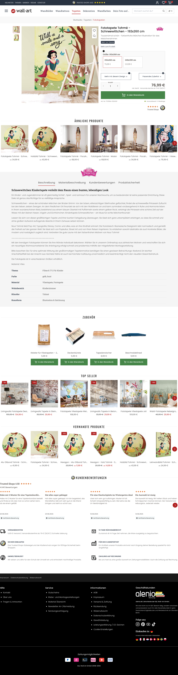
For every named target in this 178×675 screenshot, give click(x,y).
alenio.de (139, 602)
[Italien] (144, 639)
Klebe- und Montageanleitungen (64, 597)
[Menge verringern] (103, 86)
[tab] (46, 183)
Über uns (7, 597)
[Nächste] (174, 143)
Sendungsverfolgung (58, 611)
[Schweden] (161, 639)
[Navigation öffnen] (6, 10)
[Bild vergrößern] (94, 35)
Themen (18, 2)
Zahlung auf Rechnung (110, 556)
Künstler (41, 2)
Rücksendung (99, 606)
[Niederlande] (147, 639)
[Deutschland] (137, 639)
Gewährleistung (100, 620)
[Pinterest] (143, 624)
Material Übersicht (57, 601)
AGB (95, 592)
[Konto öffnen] (157, 2)
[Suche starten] (163, 11)
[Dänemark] (151, 639)
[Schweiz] (154, 639)
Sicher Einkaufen (16, 542)
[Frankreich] (140, 639)
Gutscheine (53, 592)
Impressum (4, 578)
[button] (60, 64)
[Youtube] (148, 624)
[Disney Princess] (157, 28)
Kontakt (6, 592)
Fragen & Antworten (12, 601)
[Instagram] (138, 624)
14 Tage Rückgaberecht (110, 530)
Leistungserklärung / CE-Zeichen (108, 624)
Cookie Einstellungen (103, 629)
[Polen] (165, 639)
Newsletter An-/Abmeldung (61, 606)
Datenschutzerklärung (19, 578)
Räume (33, 2)
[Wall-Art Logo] (21, 11)
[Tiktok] (154, 624)
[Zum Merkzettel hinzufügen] (94, 30)
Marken (26, 2)
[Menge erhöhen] (117, 86)
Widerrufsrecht (35, 578)
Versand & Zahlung (102, 601)
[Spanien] (158, 639)
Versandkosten (15, 530)
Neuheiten (9, 2)
